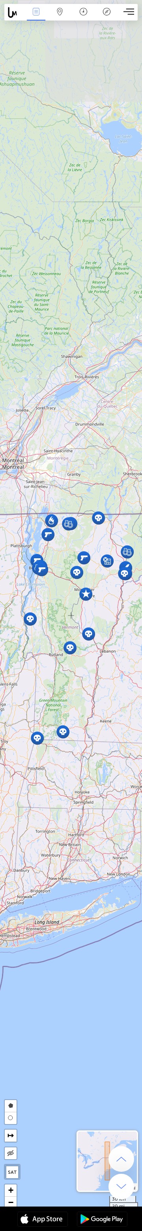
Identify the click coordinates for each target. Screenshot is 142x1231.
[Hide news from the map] (11, 1153)
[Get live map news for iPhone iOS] (42, 1220)
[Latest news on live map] (14, 12)
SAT (12, 1172)
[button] (76, 572)
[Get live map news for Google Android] (102, 1220)
